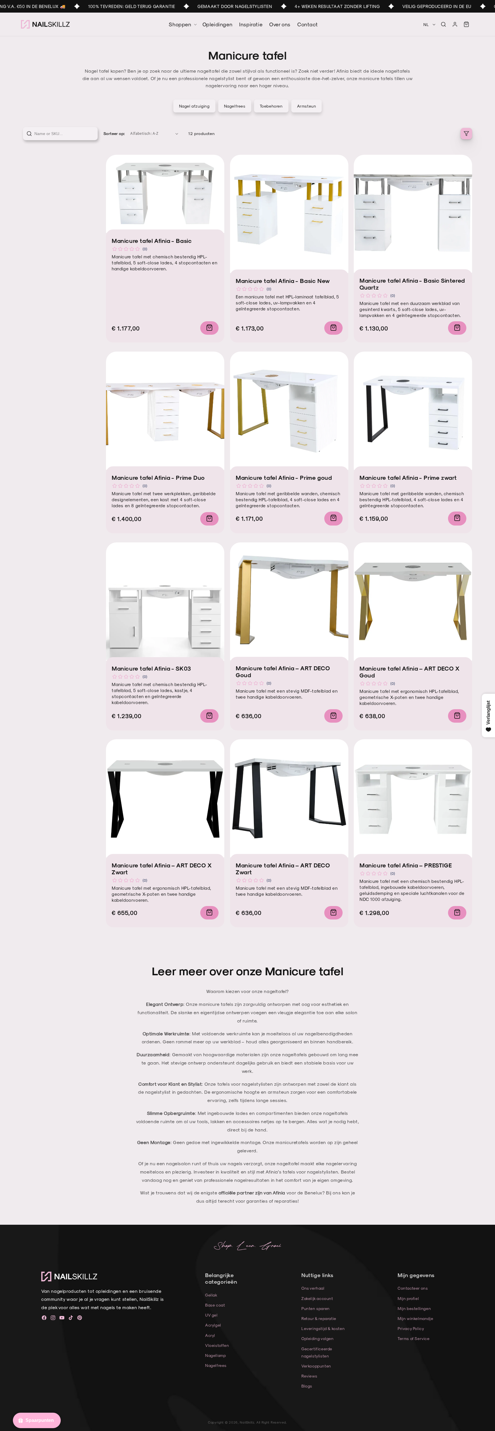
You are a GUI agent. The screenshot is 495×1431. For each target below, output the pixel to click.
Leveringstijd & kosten (323, 1328)
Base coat (215, 1305)
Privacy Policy (411, 1328)
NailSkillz (247, 1422)
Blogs (306, 1386)
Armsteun (306, 106)
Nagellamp (215, 1355)
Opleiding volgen (317, 1338)
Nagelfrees (234, 106)
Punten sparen (315, 1308)
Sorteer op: (114, 133)
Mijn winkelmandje (415, 1318)
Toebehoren (271, 106)
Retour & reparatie (318, 1318)
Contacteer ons (413, 1288)
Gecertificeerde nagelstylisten (316, 1352)
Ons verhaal (313, 1288)
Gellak (211, 1295)
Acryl (210, 1335)
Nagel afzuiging (194, 106)
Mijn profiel (408, 1298)
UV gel (211, 1315)
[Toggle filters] (466, 133)
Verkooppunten (316, 1365)
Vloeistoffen (217, 1345)
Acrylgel (213, 1325)
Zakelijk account (317, 1298)
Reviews (309, 1375)
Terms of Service (414, 1338)
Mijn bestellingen (414, 1308)
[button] (443, 24)
